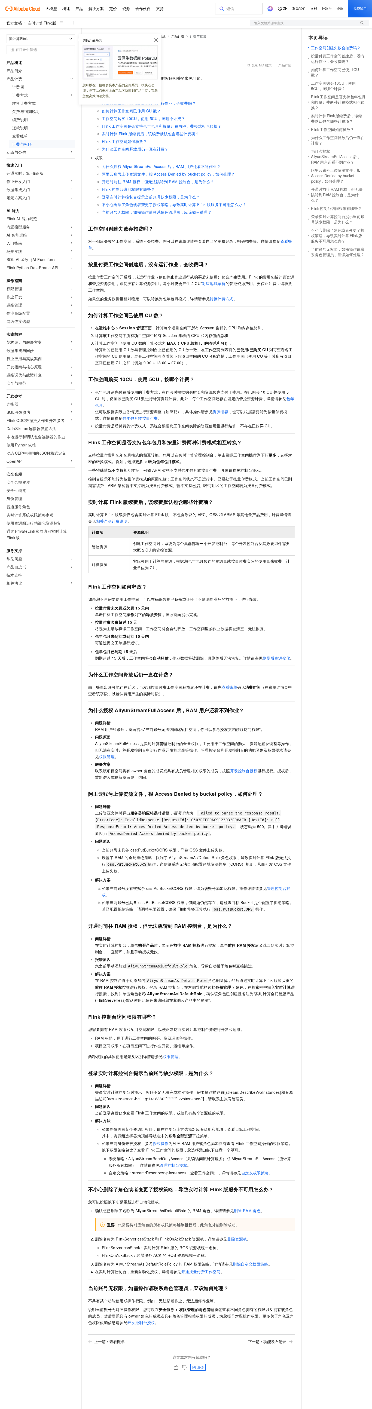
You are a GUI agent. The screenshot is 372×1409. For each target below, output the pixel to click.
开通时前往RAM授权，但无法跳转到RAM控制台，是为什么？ (158, 181)
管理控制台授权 (173, 1165)
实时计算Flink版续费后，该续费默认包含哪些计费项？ (150, 133)
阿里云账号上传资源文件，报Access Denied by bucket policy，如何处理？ (168, 174)
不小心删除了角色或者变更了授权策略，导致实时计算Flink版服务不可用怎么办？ (174, 204)
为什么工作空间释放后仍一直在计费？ (135, 149)
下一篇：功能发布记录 (267, 1341)
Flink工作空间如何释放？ (124, 141)
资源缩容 (220, 411)
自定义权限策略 (255, 1172)
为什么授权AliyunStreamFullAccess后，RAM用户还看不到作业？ (161, 166)
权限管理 (107, 756)
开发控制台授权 (244, 770)
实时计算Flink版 (42, 23)
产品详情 (284, 65)
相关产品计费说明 (111, 521)
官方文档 (14, 23)
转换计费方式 (221, 298)
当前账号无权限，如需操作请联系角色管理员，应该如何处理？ (157, 212)
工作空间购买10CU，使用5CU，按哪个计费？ (143, 118)
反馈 (200, 1367)
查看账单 (229, 687)
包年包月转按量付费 (140, 418)
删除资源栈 (237, 1239)
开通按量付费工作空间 (201, 1271)
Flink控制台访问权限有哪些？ (128, 189)
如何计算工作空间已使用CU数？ (131, 111)
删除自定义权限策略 (250, 1264)
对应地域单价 (213, 283)
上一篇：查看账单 (109, 1341)
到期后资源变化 (276, 658)
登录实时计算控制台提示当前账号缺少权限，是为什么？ (151, 197)
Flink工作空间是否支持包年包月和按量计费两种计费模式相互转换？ (161, 126)
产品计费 (177, 36)
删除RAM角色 (247, 1210)
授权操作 (161, 1143)
